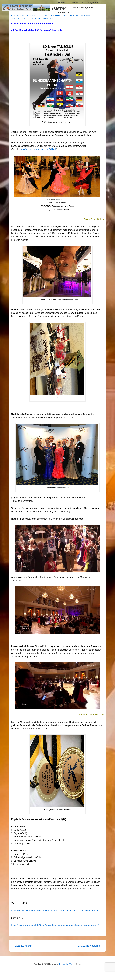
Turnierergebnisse (20, 19)
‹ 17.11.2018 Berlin (22, 946)
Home (61, 2)
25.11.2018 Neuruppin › (90, 946)
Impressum (64, 12)
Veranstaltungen (81, 7)
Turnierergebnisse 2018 (42, 19)
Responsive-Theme (67, 964)
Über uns (75, 2)
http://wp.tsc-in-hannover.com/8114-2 (38, 149)
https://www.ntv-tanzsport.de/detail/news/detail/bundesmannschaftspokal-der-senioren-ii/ (55, 925)
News (61, 7)
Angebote (93, 2)
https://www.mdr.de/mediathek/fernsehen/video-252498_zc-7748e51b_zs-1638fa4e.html (54, 910)
